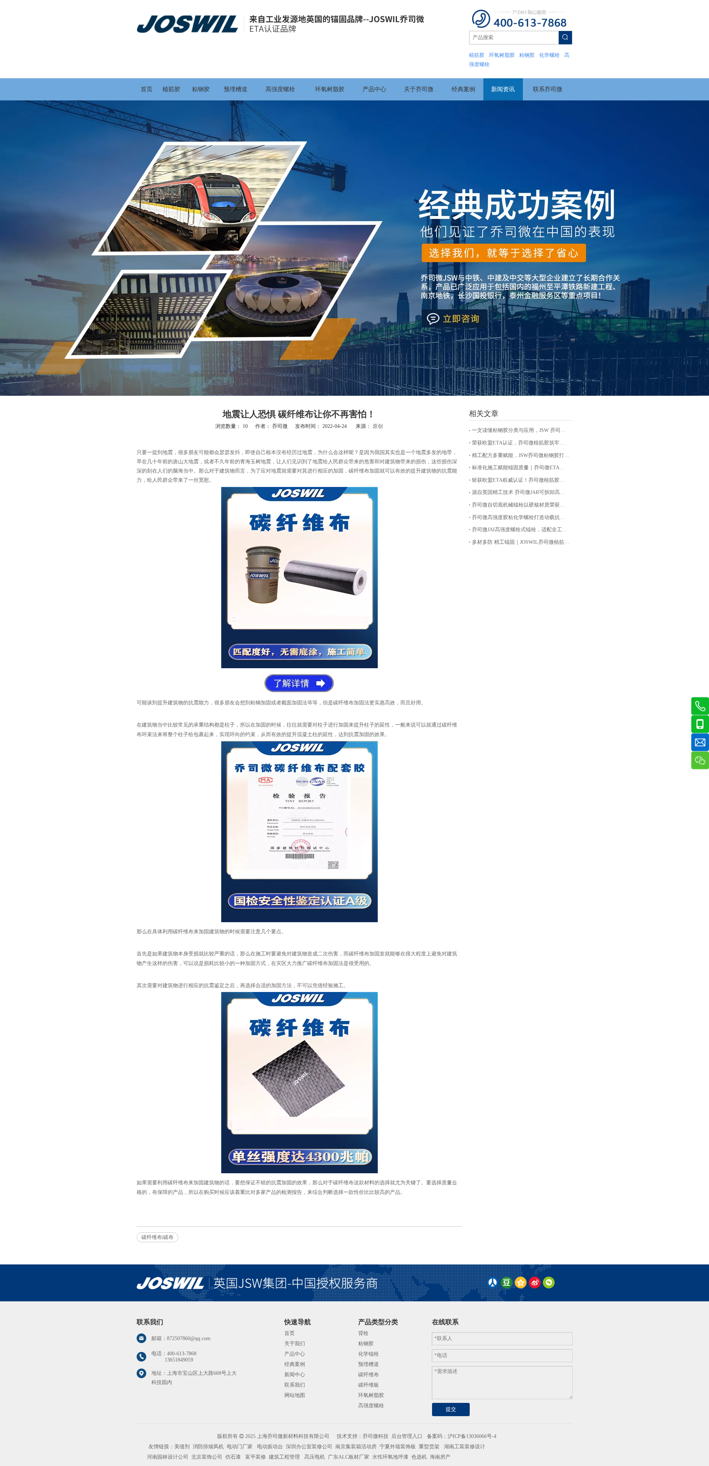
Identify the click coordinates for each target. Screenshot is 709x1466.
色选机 (419, 1457)
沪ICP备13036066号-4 (472, 1436)
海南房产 (440, 1457)
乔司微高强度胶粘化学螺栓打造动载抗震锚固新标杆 (520, 517)
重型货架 (429, 1446)
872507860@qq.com (188, 1338)
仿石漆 (233, 1457)
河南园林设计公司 (167, 1457)
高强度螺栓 (371, 1405)
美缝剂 (182, 1446)
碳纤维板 (368, 1385)
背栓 (363, 1333)
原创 (378, 426)
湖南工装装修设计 (464, 1446)
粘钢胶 (366, 1343)
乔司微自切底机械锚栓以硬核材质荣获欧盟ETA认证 (520, 505)
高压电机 (314, 1457)
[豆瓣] (507, 1282)
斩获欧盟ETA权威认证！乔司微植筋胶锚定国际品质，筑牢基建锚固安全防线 (520, 480)
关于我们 (294, 1343)
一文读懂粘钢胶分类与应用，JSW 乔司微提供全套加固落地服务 (520, 430)
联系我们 (294, 1385)
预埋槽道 (368, 1364)
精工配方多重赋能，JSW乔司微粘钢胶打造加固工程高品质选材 (520, 455)
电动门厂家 (240, 1446)
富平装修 (255, 1457)
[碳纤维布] (299, 666)
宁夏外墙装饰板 (398, 1446)
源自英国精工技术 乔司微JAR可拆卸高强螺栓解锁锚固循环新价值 (520, 492)
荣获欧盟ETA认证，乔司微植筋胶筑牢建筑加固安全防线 (520, 443)
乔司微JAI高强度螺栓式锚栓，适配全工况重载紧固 (520, 529)
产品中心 (294, 1354)
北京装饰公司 (206, 1457)
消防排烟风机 (208, 1446)
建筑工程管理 (284, 1457)
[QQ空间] (521, 1282)
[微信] (549, 1282)
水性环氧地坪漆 (390, 1457)
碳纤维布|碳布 (157, 1237)
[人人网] (493, 1282)
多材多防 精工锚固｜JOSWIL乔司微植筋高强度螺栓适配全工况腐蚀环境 (520, 542)
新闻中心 (294, 1374)
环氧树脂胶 (371, 1395)
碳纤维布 (368, 1374)
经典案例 (294, 1364)
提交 (451, 1409)
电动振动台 (270, 1446)
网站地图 (294, 1395)
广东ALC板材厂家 (347, 1457)
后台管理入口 (406, 1436)
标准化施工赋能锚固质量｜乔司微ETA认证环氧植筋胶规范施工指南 (520, 467)
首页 (289, 1333)
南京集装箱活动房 (356, 1446)
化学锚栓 (368, 1354)
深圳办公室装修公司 (309, 1446)
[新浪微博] (535, 1282)
